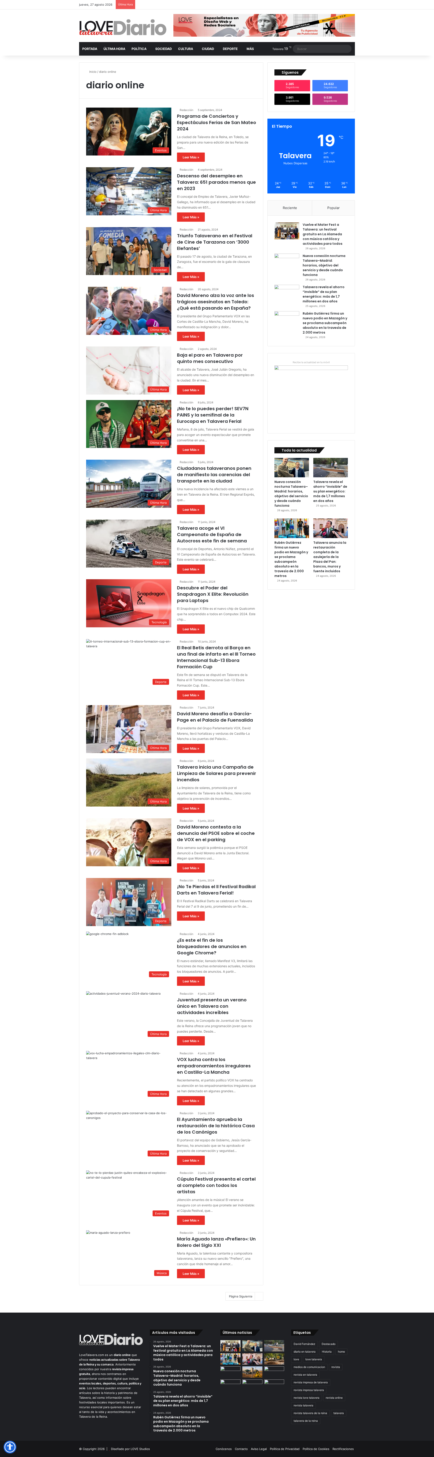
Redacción (186, 110)
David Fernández (304, 1344)
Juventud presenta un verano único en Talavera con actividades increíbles (212, 1006)
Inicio (92, 71)
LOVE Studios (140, 1449)
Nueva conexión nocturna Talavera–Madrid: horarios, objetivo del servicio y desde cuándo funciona (324, 265)
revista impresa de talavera (311, 1382)
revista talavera (303, 1405)
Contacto (241, 1449)
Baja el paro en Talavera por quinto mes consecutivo (210, 358)
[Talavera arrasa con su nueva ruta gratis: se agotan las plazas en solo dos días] (230, 1385)
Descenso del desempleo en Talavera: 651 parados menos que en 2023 (216, 182)
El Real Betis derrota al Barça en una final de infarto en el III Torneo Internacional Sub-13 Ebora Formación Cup (216, 657)
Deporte (230, 49)
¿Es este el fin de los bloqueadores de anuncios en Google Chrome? (211, 946)
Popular (333, 208)
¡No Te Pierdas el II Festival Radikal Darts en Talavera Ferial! (216, 889)
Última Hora (114, 49)
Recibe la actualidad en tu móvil (311, 362)
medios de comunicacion (309, 1367)
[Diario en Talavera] (123, 27)
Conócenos (224, 1449)
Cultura (185, 49)
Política (139, 49)
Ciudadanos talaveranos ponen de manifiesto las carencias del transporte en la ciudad (214, 474)
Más (250, 49)
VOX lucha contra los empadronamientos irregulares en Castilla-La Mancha (214, 1065)
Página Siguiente (240, 1296)
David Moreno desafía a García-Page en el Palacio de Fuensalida (215, 717)
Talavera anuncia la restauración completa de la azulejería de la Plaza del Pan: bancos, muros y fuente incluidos (329, 556)
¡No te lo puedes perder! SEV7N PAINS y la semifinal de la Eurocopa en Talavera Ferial (212, 414)
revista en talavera (305, 1374)
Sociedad (163, 49)
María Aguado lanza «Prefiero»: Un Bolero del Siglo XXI (216, 1242)
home (341, 1351)
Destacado (328, 1344)
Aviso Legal (259, 1449)
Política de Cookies (316, 1449)
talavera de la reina (306, 1420)
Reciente (290, 208)
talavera (338, 1413)
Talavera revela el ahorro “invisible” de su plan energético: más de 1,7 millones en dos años (323, 294)
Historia (327, 1351)
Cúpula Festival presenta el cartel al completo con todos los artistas (216, 1185)
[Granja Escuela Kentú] (252, 1387)
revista (335, 1367)
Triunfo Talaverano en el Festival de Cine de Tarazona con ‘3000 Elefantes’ (214, 242)
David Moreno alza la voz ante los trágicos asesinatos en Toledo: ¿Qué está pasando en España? (215, 301)
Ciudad (208, 49)
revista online (334, 1397)
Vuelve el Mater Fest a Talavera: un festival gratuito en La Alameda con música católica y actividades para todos (322, 234)
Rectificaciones (343, 1449)
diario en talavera (305, 1351)
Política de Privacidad (285, 1449)
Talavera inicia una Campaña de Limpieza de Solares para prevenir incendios (216, 773)
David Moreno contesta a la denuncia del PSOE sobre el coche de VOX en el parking (216, 833)
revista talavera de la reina (310, 1413)
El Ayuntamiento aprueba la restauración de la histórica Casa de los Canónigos (216, 1125)
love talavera (313, 1359)
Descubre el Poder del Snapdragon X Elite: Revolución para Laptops (212, 594)
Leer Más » (191, 157)
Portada (89, 49)
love (296, 1359)
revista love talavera (306, 1397)
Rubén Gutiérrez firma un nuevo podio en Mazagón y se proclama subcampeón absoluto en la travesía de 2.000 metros (325, 323)
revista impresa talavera (309, 1390)
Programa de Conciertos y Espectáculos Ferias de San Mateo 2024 (216, 122)
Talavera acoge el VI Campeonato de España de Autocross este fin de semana (212, 534)
